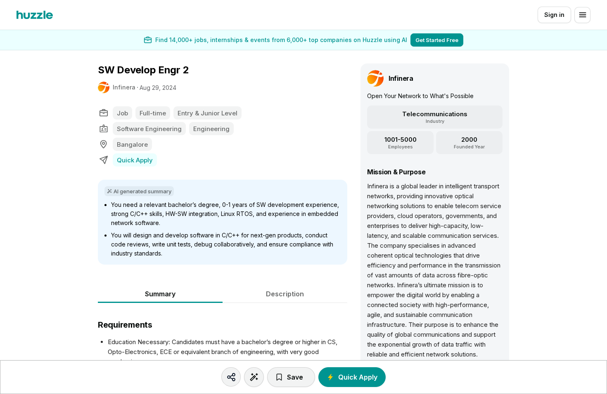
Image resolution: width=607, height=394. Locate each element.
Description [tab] (285, 294)
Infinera (124, 87)
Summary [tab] (160, 294)
